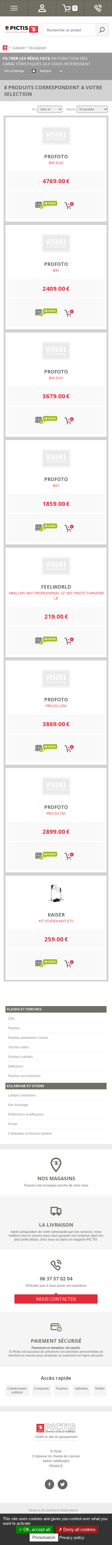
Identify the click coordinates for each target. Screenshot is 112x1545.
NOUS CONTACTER (56, 1299)
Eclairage (19, 47)
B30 (56, 270)
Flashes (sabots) (20, 1057)
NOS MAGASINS (56, 1178)
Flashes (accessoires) (24, 1076)
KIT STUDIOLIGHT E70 (56, 921)
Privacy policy (71, 1537)
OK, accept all (36, 1529)
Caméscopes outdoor (17, 1390)
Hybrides (81, 1388)
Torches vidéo (18, 1047)
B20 (56, 486)
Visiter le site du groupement (56, 1438)
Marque (45, 71)
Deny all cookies (78, 1529)
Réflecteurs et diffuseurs (26, 1114)
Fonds (12, 1124)
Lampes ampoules (22, 1095)
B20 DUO (56, 378)
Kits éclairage (18, 1105)
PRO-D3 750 (56, 814)
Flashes (14, 1028)
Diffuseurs (15, 1066)
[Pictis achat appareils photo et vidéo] (6, 47)
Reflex (100, 1388)
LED (11, 1019)
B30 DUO (56, 163)
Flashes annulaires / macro (28, 1038)
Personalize (43, 1537)
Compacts (41, 1388)
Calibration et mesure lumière (30, 1133)
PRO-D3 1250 (56, 706)
